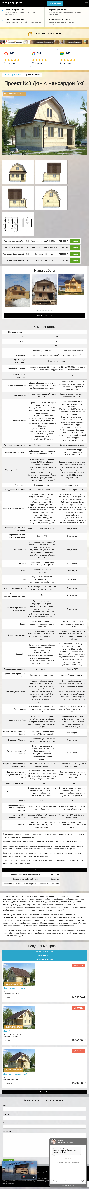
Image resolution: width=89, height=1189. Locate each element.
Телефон (6, 1114)
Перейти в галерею (44, 315)
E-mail (5, 1123)
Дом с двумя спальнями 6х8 (15, 1074)
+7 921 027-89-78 (11, 3)
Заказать (75, 241)
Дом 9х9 (6, 1031)
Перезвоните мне (55, 3)
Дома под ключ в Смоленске (48, 33)
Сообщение (7, 1131)
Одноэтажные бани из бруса (44, 959)
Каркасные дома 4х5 (44, 955)
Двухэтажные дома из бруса (44, 952)
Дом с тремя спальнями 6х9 (14, 988)
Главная (6, 75)
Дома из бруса (17, 75)
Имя (4, 1105)
